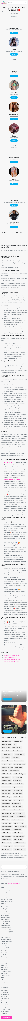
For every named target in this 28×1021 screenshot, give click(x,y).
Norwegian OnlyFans (7, 767)
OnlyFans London (18, 810)
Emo (7, 51)
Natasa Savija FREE (14, 114)
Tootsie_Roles (7, 725)
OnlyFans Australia (7, 774)
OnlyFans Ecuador (17, 787)
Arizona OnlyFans (6, 741)
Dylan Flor (14, 93)
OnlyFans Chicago (6, 780)
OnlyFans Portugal (18, 823)
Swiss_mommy (14, 200)
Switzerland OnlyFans (19, 849)
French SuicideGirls (14, 157)
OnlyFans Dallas (6, 787)
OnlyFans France (6, 793)
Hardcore (8, 202)
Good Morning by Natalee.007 (12, 479)
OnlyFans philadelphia (17, 820)
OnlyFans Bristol (6, 777)
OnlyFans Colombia (7, 783)
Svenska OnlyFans (6, 849)
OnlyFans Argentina (14, 770)
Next (20, 232)
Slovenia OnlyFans (19, 846)
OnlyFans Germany (17, 793)
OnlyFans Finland (17, 790)
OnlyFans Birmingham (19, 774)
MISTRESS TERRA (9, 462)
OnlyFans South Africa (20, 826)
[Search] (25, 2)
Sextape (20, 202)
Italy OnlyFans (15, 757)
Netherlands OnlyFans (19, 764)
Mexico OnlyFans (18, 761)
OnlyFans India (6, 803)
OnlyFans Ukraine (6, 836)
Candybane (14, 71)
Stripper (17, 29)
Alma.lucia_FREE (14, 28)
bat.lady (14, 49)
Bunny (7, 29)
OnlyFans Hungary (18, 800)
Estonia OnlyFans (6, 751)
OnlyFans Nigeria (20, 816)
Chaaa (14, 136)
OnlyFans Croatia (18, 783)
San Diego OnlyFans (7, 846)
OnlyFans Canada (17, 777)
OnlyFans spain (6, 829)
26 (17, 232)
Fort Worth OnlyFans (7, 754)
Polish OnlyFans (18, 839)
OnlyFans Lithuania (17, 806)
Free (10, 29)
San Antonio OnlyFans (19, 842)
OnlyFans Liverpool (7, 810)
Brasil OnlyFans (6, 747)
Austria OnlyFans (17, 741)
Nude (13, 29)
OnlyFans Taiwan (6, 833)
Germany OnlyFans (19, 754)
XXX (18, 180)
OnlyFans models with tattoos (11, 661)
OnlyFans (4, 770)
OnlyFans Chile (17, 780)
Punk (18, 51)
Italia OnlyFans (6, 757)
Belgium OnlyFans (6, 744)
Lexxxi (14, 179)
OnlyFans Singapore (7, 826)
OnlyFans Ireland (16, 803)
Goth (12, 51)
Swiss (20, 29)
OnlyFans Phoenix (6, 823)
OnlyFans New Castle (18, 813)
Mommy (12, 202)
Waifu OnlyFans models (10, 657)
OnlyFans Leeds (6, 806)
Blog (15, 744)
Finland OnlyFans (17, 751)
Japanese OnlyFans (7, 761)
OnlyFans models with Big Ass (12, 659)
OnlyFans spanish (16, 829)
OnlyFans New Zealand (8, 816)
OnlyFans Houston (6, 800)
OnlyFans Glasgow (7, 797)
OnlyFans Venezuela (18, 836)
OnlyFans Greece (18, 797)
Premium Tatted (14, 222)
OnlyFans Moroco (6, 813)
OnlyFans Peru (5, 820)
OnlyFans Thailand (17, 833)
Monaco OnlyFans (6, 764)
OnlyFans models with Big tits (11, 655)
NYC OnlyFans (18, 767)
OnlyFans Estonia (6, 790)
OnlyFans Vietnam (6, 839)
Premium (15, 223)
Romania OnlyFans (6, 842)
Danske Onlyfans (16, 747)
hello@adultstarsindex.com (13, 883)
